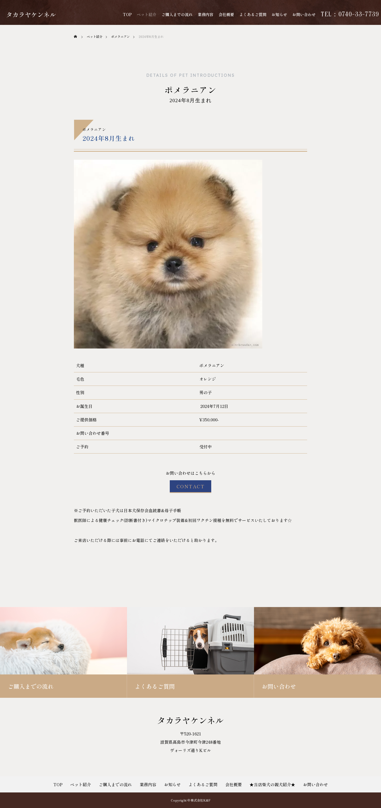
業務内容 (205, 14)
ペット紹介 (146, 14)
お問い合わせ (304, 14)
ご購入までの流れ (177, 14)
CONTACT (190, 486)
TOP (127, 14)
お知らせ (279, 14)
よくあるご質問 (252, 14)
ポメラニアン (190, 90)
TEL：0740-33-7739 (350, 14)
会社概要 (226, 14)
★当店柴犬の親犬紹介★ (272, 784)
